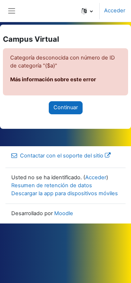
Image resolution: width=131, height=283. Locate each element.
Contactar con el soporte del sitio (61, 155)
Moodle (63, 213)
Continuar (65, 107)
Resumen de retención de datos (51, 185)
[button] (87, 11)
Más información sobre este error (53, 79)
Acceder (114, 10)
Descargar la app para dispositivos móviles (64, 193)
